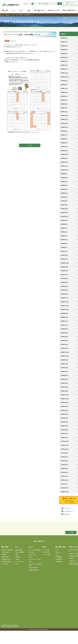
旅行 (17, 554)
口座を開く (31, 552)
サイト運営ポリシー (68, 511)
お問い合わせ (66, 514)
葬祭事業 (18, 556)
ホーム (1, 14)
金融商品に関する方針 (34, 569)
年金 (30, 561)
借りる (30, 556)
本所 (57, 549)
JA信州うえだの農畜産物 (8, 549)
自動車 (17, 559)
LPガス (17, 563)
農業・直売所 (5, 11)
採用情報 (71, 558)
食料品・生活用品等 (20, 552)
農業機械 (4, 554)
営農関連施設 (59, 556)
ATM (57, 554)
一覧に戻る (29, 145)
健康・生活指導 (19, 549)
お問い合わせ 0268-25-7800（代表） (71, 3)
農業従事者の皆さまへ (7, 561)
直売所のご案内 (6, 552)
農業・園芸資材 (6, 556)
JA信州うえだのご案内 (53, 11)
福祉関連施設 (59, 561)
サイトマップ (66, 508)
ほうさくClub (5, 563)
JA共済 (28, 11)
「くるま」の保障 (46, 554)
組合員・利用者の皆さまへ (69, 11)
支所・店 (58, 552)
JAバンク (21, 11)
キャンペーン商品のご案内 (34, 549)
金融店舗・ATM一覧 (33, 567)
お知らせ (7, 14)
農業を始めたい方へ (7, 559)
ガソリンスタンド (19, 561)
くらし (13, 11)
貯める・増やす (32, 554)
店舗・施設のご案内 (39, 11)
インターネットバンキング (34, 559)
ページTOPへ (71, 532)
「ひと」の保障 (46, 549)
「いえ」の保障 (46, 552)
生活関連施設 (59, 559)
